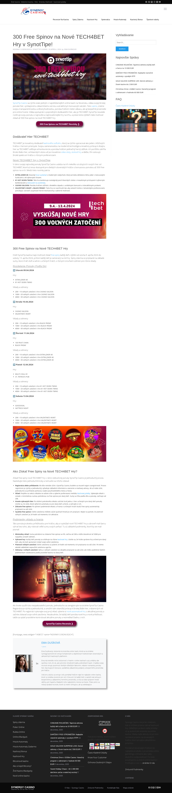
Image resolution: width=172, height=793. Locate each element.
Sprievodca (105, 20)
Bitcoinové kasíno (20, 761)
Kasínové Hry (92, 20)
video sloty (66, 152)
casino (94, 106)
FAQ (36, 2)
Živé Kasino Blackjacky (22, 770)
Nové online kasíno (21, 775)
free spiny (55, 255)
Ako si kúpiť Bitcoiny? (22, 766)
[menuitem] (15, 2)
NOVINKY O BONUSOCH (22, 49)
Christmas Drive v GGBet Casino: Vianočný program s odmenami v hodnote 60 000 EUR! (67, 760)
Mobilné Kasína (27, 2)
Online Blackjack (20, 736)
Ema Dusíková (50, 642)
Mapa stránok (128, 788)
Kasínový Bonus (136, 20)
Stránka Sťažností (45, 2)
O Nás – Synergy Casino (74, 788)
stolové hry (76, 152)
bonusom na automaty (36, 183)
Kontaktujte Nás (113, 788)
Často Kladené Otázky (125, 105)
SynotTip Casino (40, 49)
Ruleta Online (19, 732)
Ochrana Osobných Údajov (100, 762)
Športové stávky (152, 20)
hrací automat (41, 175)
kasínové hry (62, 539)
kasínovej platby (83, 493)
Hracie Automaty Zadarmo (24, 746)
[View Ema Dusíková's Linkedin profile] (37, 663)
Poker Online (18, 727)
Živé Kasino (15, 2)
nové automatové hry (76, 611)
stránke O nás (149, 763)
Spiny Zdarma (77, 20)
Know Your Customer (97, 757)
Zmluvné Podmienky (134, 769)
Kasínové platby (60, 2)
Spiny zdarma (19, 722)
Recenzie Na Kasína (61, 20)
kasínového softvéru (52, 143)
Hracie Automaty (120, 20)
